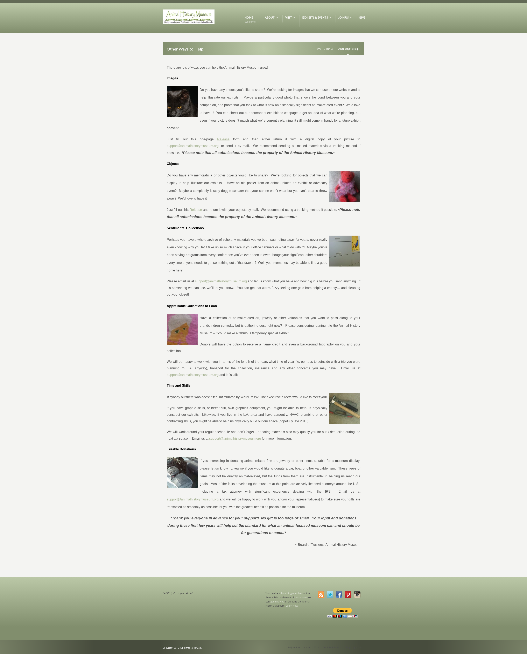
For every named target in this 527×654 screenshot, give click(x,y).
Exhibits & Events (332, 647)
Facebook (339, 594)
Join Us (329, 48)
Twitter (330, 594)
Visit (316, 647)
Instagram (357, 594)
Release (223, 139)
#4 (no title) (294, 647)
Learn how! (300, 597)
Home (318, 48)
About (307, 647)
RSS (321, 594)
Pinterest (348, 594)
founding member (291, 593)
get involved (277, 601)
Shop (348, 647)
